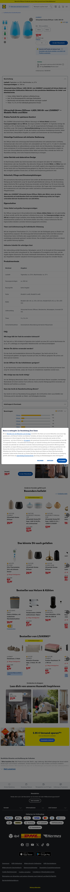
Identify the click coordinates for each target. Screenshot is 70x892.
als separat (27, 440)
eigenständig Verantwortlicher (25, 455)
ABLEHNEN (40, 460)
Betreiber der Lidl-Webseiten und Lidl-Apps (19, 434)
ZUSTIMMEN (62, 460)
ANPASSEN (50, 460)
